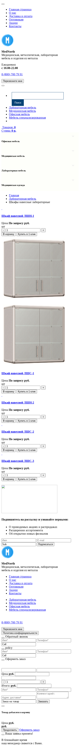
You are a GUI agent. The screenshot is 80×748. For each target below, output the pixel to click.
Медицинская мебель (22, 110)
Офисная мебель (19, 114)
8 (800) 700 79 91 (12, 74)
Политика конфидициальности (20, 633)
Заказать (43, 701)
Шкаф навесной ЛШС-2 (17, 431)
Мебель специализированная (27, 117)
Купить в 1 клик (27, 234)
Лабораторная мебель (22, 107)
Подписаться (45, 544)
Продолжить (10, 730)
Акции (13, 22)
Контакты (15, 26)
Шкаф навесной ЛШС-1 (17, 373)
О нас (12, 12)
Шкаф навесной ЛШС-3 (17, 460)
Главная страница (20, 9)
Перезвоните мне (12, 81)
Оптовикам (16, 19)
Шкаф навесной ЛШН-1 (17, 215)
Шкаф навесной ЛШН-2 (17, 402)
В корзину (8, 234)
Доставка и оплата (20, 16)
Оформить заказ (29, 729)
